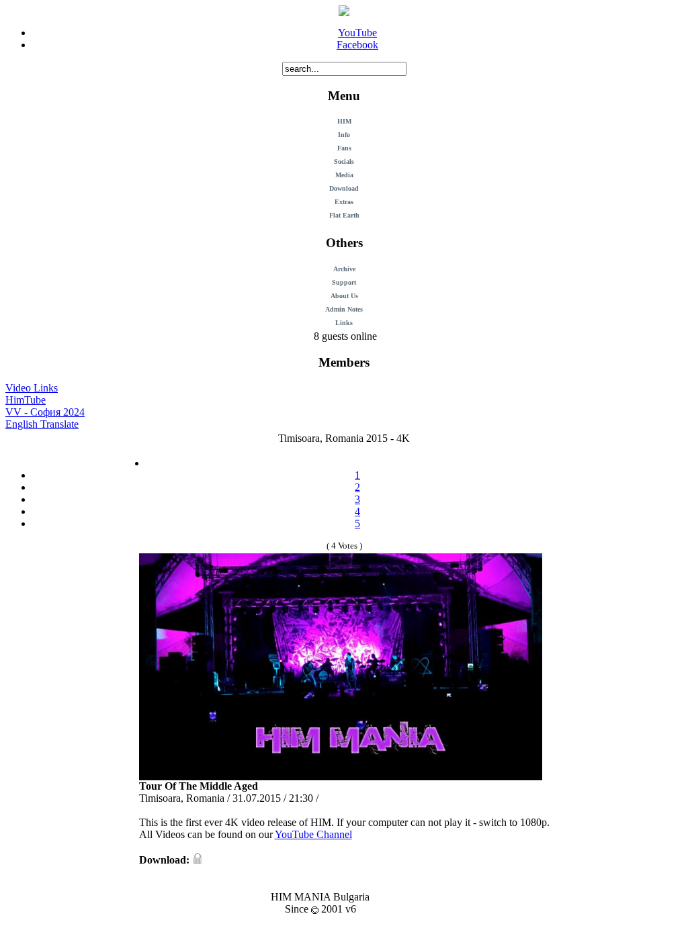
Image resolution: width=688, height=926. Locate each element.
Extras (344, 201)
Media (344, 175)
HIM (344, 121)
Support (344, 282)
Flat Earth (344, 215)
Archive (344, 269)
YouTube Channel (313, 834)
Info (344, 134)
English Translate (42, 424)
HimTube (25, 400)
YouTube (357, 32)
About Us (344, 295)
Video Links (31, 387)
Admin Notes (344, 309)
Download (344, 188)
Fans (344, 148)
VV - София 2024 (45, 412)
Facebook (357, 44)
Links (344, 322)
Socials (344, 161)
